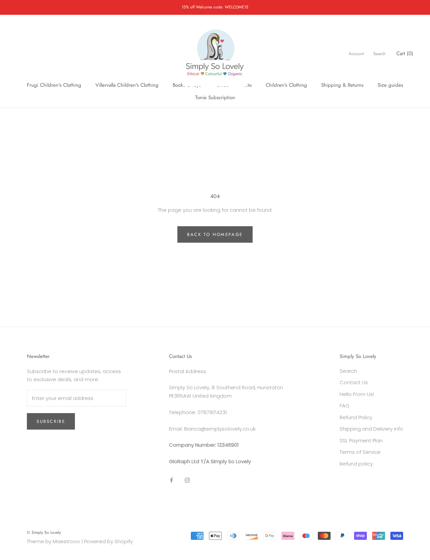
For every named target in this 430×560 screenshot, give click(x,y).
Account (356, 53)
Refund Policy (356, 417)
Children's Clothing (286, 85)
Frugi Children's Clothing (54, 85)
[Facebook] (171, 480)
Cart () (404, 53)
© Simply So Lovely (44, 532)
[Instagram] (187, 480)
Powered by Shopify (108, 541)
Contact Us (354, 382)
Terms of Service (360, 451)
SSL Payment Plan (361, 440)
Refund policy (356, 463)
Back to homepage (215, 234)
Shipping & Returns (342, 85)
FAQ (344, 405)
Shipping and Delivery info (371, 428)
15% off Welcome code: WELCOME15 (215, 7)
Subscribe (51, 421)
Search (379, 53)
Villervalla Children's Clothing (127, 85)
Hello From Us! (357, 394)
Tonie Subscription (215, 97)
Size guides (390, 85)
